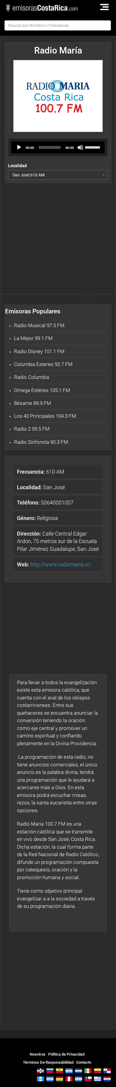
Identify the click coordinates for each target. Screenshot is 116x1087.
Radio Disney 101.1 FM (39, 351)
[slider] (93, 146)
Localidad (17, 165)
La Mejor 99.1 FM (33, 338)
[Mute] (80, 147)
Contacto (83, 1062)
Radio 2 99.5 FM (32, 429)
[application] (58, 147)
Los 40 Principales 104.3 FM (45, 416)
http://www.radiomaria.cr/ (60, 564)
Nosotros (38, 1054)
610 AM (40, 472)
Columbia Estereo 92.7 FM (43, 364)
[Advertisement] (58, 226)
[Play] (19, 147)
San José (41, 487)
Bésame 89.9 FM (32, 403)
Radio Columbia (31, 377)
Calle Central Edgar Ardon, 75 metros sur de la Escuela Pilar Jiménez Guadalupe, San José (58, 541)
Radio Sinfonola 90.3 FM (41, 442)
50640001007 (45, 502)
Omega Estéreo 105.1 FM (42, 390)
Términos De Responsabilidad (48, 1062)
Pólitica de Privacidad (66, 1054)
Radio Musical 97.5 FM (39, 325)
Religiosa (37, 518)
